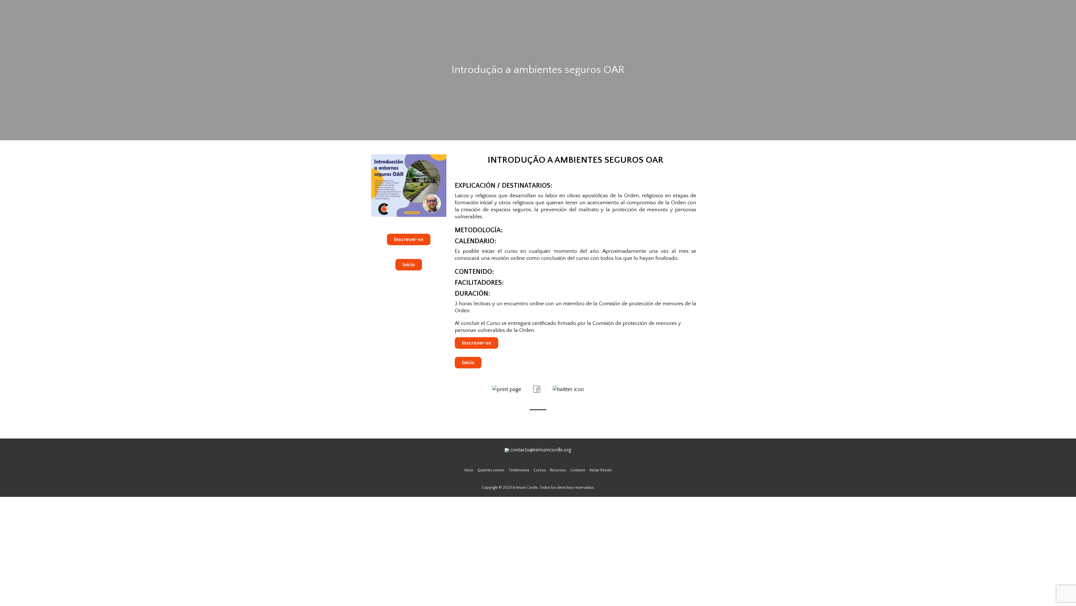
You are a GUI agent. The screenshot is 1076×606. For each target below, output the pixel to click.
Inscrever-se (408, 239)
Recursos (558, 470)
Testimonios (519, 470)
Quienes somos (490, 470)
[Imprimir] (506, 389)
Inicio (408, 265)
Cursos (540, 470)
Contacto (577, 470)
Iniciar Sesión (601, 470)
